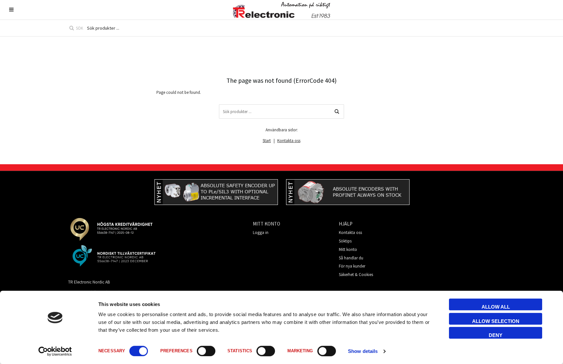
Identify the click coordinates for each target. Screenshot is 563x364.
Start (267, 140)
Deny (495, 335)
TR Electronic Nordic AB (89, 282)
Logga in (260, 232)
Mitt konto (348, 249)
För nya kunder (352, 266)
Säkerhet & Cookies (356, 274)
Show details (363, 351)
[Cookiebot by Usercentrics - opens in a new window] (55, 351)
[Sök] (337, 111)
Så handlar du (351, 258)
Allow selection (495, 321)
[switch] (206, 351)
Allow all (496, 307)
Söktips (345, 241)
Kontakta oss (288, 140)
